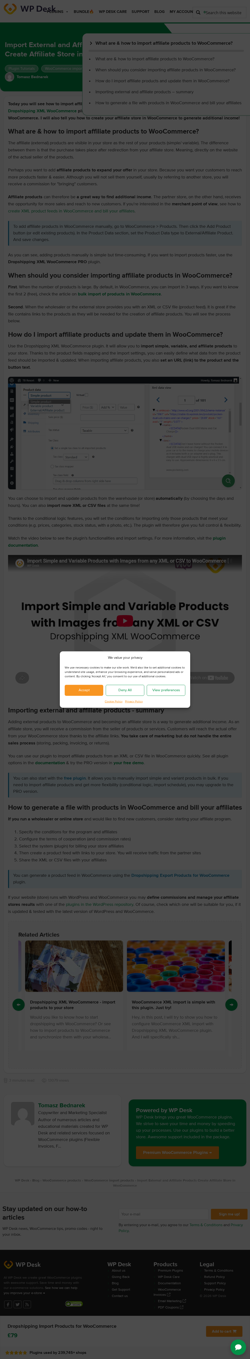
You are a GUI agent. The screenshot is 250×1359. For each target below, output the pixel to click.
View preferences (166, 690)
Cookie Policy (114, 701)
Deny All (125, 690)
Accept (84, 690)
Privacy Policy (134, 701)
